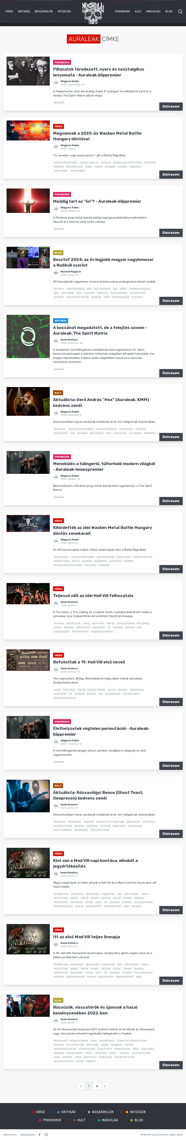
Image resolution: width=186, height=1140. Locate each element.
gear (56, 292)
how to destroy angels (80, 428)
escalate (59, 296)
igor (115, 288)
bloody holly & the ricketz (127, 162)
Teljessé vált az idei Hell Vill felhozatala (93, 595)
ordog (86, 623)
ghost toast (133, 821)
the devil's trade (63, 825)
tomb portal (105, 1056)
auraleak (59, 102)
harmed (129, 1044)
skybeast (104, 565)
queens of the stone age (110, 821)
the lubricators (80, 631)
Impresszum (10, 1134)
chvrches (141, 428)
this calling (68, 292)
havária (127, 897)
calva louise (120, 432)
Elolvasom (171, 106)
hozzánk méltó (74, 1052)
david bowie (126, 428)
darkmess (102, 292)
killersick (59, 166)
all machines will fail (77, 296)
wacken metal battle (65, 162)
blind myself (60, 1040)
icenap (89, 902)
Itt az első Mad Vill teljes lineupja (86, 936)
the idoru (59, 288)
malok (88, 166)
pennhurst (115, 560)
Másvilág (153, 11)
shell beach (74, 821)
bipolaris (69, 627)
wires (57, 1056)
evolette (128, 560)
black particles (119, 292)
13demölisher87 (113, 906)
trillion (123, 288)
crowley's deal (87, 1048)
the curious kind (100, 829)
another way (61, 893)
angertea (89, 821)
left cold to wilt (74, 166)
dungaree (116, 1044)
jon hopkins (135, 432)
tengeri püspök (120, 296)
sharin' (113, 1052)
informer (59, 976)
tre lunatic (90, 565)
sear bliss (89, 292)
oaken (144, 893)
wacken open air (89, 162)
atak (126, 906)
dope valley (147, 1048)
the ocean (60, 821)
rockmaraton (77, 170)
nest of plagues (105, 556)
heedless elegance (140, 288)
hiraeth (95, 897)
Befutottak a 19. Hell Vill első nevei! (89, 662)
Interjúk (64, 11)
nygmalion (135, 166)
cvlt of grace (131, 893)
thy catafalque (102, 288)
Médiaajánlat (27, 1134)
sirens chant (61, 897)
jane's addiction (63, 829)
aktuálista (150, 432)
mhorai (98, 166)
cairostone (100, 1052)
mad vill (79, 906)
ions (108, 432)
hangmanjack (61, 631)
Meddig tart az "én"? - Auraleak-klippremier (97, 201)
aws (89, 288)
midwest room (122, 1048)
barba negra (61, 170)
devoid (58, 627)
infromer (136, 906)
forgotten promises (102, 631)
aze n (98, 902)
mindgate (110, 166)
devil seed (150, 162)
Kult (138, 11)
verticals (124, 1052)
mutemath (60, 428)
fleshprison (90, 1056)
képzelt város (107, 1040)
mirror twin (98, 623)
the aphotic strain (124, 1056)
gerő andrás (97, 432)
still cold (106, 897)
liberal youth (73, 623)
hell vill (110, 623)
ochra (78, 1056)
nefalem (122, 166)
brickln (80, 1061)
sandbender (81, 829)
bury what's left (75, 1044)
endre (88, 1052)
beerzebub (98, 627)
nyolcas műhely (125, 623)
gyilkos (74, 897)
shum (107, 296)
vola (72, 432)
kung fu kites (105, 1048)
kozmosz (59, 1044)
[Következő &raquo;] (105, 1086)
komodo (130, 627)
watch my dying (75, 288)
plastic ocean (61, 560)
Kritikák (24, 11)
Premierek (122, 11)
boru (79, 292)
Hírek (9, 11)
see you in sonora (64, 1061)
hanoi (94, 1040)
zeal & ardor (61, 432)
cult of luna (148, 821)
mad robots (77, 893)
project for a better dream (132, 1040)
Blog (168, 11)
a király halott (137, 292)
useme (105, 1044)
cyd (139, 627)
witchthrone (83, 627)
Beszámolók (44, 11)
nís (109, 627)
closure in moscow (106, 428)
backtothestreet (63, 906)
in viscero (137, 296)
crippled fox (108, 893)
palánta (90, 1061)
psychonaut (135, 825)
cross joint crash (143, 902)
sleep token (119, 825)
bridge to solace (79, 1040)
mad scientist (93, 906)
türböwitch (100, 560)
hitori (136, 1048)
